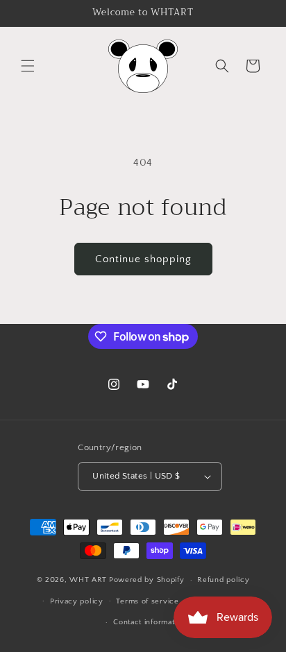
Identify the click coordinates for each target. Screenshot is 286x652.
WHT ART (88, 580)
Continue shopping (143, 259)
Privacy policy (76, 601)
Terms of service (147, 601)
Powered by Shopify (147, 580)
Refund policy (223, 580)
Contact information (149, 622)
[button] (27, 66)
